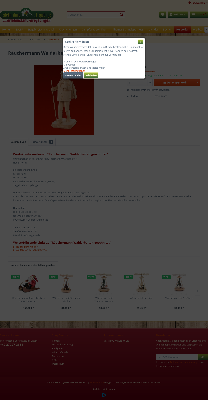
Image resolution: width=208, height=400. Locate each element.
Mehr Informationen (74, 70)
